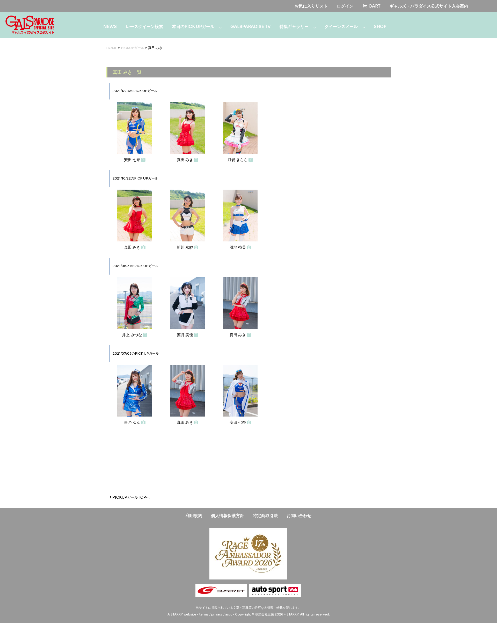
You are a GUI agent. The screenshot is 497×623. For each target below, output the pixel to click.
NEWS (110, 26)
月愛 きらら (238, 159)
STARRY (177, 614)
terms (204, 614)
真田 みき (185, 159)
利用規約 (194, 515)
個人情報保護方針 (227, 515)
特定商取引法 (265, 515)
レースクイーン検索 (144, 26)
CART (374, 6)
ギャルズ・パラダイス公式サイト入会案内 (429, 6)
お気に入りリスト (311, 6)
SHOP (380, 26)
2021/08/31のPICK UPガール (135, 266)
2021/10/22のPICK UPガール (135, 178)
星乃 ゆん (132, 422)
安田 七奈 (132, 159)
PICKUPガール (132, 48)
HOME (111, 48)
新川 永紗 (185, 247)
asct (228, 614)
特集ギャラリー (294, 26)
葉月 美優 (185, 334)
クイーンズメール (341, 26)
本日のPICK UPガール (193, 26)
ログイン (345, 6)
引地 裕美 (238, 247)
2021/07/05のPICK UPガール (136, 354)
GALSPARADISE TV (250, 26)
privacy (217, 614)
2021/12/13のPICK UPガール (135, 91)
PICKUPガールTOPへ (131, 497)
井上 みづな (132, 334)
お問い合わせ (299, 515)
